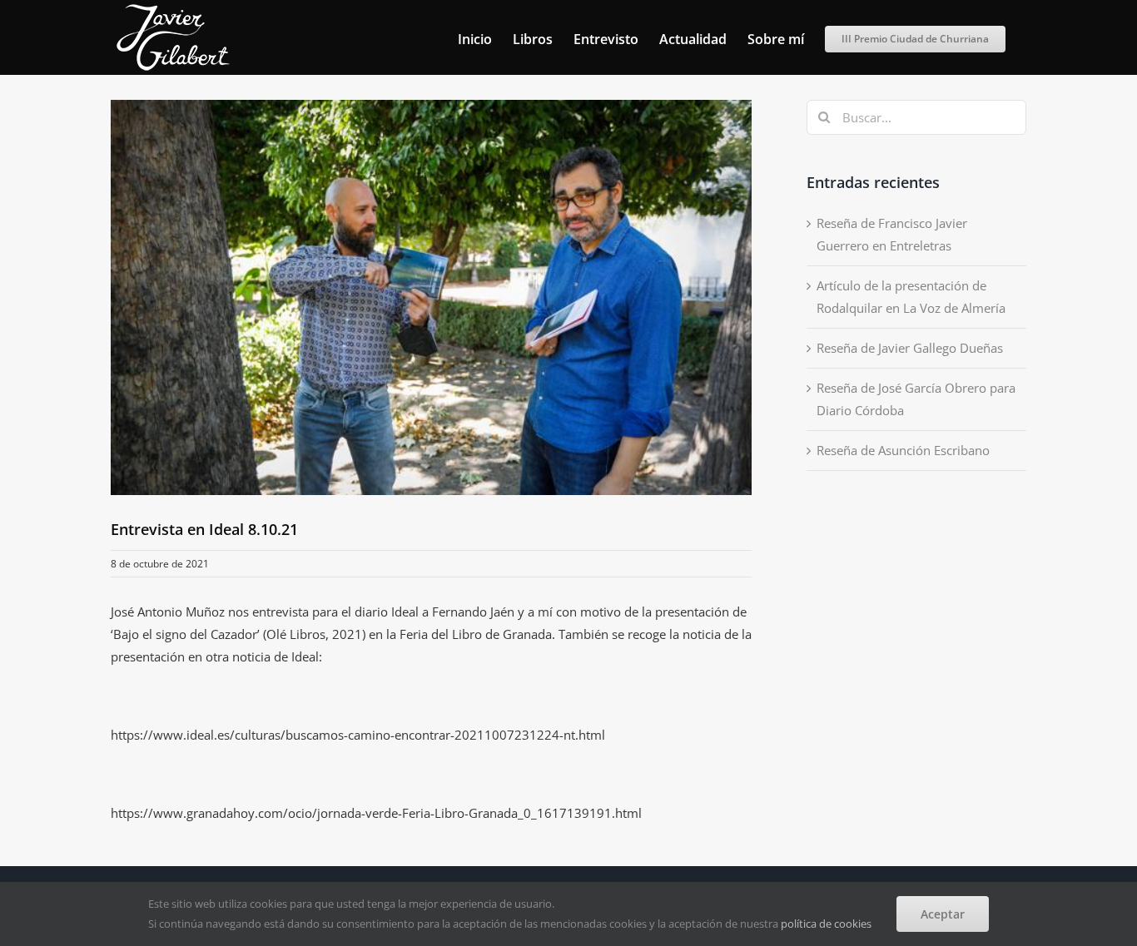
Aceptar (943, 914)
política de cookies (826, 923)
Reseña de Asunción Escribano (903, 450)
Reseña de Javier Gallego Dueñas (910, 347)
